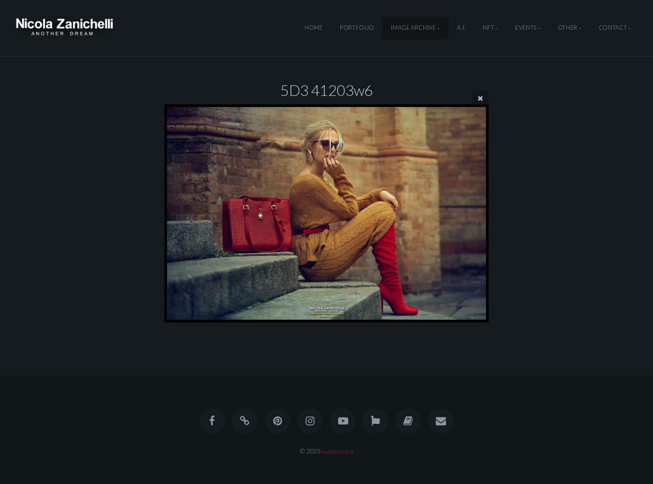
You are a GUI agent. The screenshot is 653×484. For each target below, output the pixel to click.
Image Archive (413, 28)
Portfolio (357, 28)
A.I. (461, 28)
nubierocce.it (338, 451)
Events (526, 28)
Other (567, 28)
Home (314, 28)
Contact (613, 28)
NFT (488, 28)
